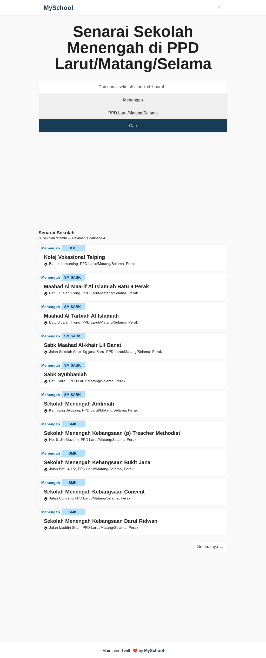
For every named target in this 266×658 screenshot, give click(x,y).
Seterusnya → (210, 546)
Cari (133, 126)
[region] (133, 182)
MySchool (58, 7)
